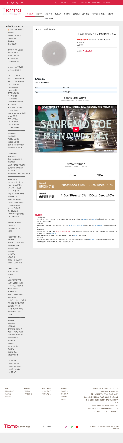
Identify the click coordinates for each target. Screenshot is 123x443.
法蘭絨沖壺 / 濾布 (13, 245)
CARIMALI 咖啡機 (13, 93)
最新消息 (48, 14)
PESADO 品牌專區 (14, 205)
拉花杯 (10, 277)
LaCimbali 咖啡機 (13, 84)
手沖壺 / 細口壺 (13, 271)
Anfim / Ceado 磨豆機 (15, 185)
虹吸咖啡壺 (11, 257)
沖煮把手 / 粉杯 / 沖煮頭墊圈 (17, 300)
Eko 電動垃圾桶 (13, 211)
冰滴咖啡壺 (11, 251)
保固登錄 (30, 14)
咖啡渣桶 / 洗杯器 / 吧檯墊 (16, 303)
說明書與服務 (12, 38)
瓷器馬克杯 (11, 340)
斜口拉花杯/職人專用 (14, 280)
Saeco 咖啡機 (12, 99)
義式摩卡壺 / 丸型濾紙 (15, 260)
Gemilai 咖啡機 (12, 96)
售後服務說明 (46, 394)
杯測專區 (11, 314)
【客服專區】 (12, 360)
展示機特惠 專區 (13, 58)
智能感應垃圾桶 (13, 355)
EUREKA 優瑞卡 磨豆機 (15, 182)
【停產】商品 (12, 372)
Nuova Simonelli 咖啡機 (15, 101)
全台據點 (67, 14)
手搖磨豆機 (11, 162)
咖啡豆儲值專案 (13, 53)
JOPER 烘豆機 (12, 196)
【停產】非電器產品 (14, 366)
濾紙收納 (11, 240)
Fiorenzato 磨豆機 (13, 191)
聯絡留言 (94, 219)
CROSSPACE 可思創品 (15, 67)
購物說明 (84, 219)
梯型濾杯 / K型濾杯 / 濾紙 (16, 242)
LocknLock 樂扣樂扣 (14, 70)
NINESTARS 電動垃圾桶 (16, 214)
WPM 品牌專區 (13, 119)
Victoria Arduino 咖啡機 (15, 107)
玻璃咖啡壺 (11, 323)
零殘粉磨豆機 (12, 156)
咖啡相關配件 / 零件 (14, 311)
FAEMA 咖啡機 (12, 90)
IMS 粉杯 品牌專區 (14, 208)
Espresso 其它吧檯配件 (15, 286)
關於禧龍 (84, 2)
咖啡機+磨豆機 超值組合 (16, 50)
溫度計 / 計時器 (13, 288)
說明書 (110, 14)
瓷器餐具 (11, 343)
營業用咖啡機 (12, 133)
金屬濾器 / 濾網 (13, 248)
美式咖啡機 (11, 170)
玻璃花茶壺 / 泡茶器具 (15, 329)
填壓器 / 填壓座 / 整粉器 (15, 294)
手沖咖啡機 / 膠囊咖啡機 (15, 168)
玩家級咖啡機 (12, 136)
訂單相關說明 (28, 394)
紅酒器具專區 (12, 352)
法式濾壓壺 (11, 254)
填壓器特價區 (12, 297)
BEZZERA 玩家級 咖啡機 (16, 81)
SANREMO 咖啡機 (14, 76)
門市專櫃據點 (9, 391)
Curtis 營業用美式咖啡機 (16, 202)
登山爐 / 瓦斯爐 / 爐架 (15, 263)
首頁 (39, 29)
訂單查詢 (85, 14)
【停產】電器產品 (13, 363)
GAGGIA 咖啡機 (13, 122)
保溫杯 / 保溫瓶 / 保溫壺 (15, 332)
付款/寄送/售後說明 (98, 14)
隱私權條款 (64, 394)
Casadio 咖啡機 (13, 87)
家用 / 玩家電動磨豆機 (15, 159)
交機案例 (76, 14)
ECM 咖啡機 (12, 104)
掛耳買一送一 (12, 231)
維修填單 (39, 14)
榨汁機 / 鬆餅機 (13, 346)
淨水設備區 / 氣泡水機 (15, 147)
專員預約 (58, 14)
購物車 (75, 3)
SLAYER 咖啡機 (13, 110)
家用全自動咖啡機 (13, 142)
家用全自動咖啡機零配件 (16, 145)
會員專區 (64, 3)
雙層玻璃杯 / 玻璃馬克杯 (15, 334)
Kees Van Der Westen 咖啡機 (17, 113)
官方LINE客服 (97, 225)
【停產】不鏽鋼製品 (14, 369)
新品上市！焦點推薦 (14, 35)
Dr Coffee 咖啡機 (13, 127)
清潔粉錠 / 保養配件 (14, 306)
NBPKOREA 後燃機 (14, 199)
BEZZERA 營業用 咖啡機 (16, 78)
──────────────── (16, 73)
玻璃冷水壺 (11, 326)
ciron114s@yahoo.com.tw (76, 225)
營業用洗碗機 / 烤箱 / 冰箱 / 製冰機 (19, 173)
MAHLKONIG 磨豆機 (14, 188)
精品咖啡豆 (11, 225)
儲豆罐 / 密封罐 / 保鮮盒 (15, 309)
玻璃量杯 (11, 320)
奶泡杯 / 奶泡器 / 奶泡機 (15, 283)
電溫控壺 (11, 274)
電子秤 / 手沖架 (13, 268)
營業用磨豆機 (12, 153)
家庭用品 (11, 349)
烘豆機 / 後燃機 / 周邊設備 (16, 165)
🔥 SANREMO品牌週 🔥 (16, 29)
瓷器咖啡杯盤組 (13, 337)
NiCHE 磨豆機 (12, 179)
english (107, 2)
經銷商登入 (49, 18)
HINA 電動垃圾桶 (13, 217)
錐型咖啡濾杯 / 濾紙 (14, 237)
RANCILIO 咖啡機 (13, 124)
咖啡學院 (11, 32)
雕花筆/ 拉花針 (12, 291)
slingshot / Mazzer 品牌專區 (17, 194)
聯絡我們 (95, 2)
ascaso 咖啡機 (12, 116)
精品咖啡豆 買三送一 (14, 228)
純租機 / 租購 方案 (14, 55)
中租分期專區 (12, 44)
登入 (56, 3)
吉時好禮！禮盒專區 (14, 222)
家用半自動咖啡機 (13, 139)
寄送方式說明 (46, 391)
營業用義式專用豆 (13, 61)
